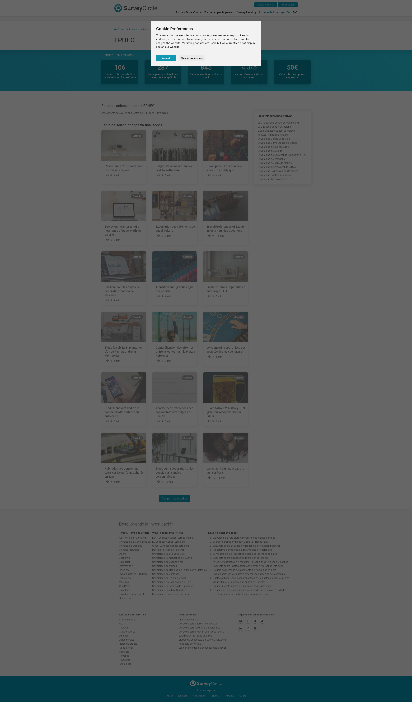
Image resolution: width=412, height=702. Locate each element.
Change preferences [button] (192, 58)
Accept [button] (166, 58)
